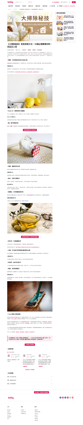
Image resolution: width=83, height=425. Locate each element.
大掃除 (50, 317)
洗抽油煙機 (27, 323)
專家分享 (36, 415)
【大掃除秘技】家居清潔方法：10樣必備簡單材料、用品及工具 (31, 9)
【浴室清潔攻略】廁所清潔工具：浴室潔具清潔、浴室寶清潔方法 (27, 71)
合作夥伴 (36, 416)
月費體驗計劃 (23, 413)
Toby (19, 49)
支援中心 (8, 411)
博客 (8, 418)
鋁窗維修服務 (72, 6)
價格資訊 (36, 409)
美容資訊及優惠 (37, 411)
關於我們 (8, 409)
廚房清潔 (49, 321)
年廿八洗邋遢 (14, 318)
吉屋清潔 (26, 331)
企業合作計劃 (23, 411)
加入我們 (8, 415)
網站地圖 (36, 420)
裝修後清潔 (22, 331)
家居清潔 (17, 331)
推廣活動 (36, 418)
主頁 (10, 9)
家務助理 (9, 63)
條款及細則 (9, 413)
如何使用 (22, 409)
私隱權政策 (9, 416)
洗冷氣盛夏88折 (66, 6)
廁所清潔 (45, 321)
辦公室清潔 (31, 331)
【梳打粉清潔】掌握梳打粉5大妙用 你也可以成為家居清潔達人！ (28, 247)
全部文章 (15, 9)
